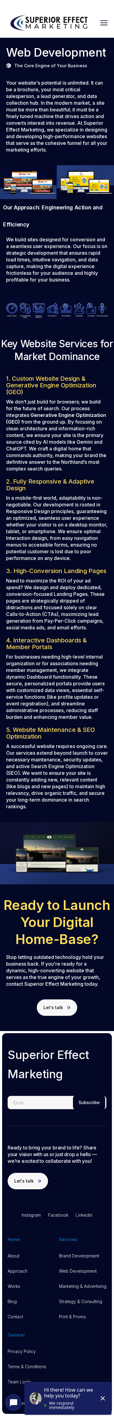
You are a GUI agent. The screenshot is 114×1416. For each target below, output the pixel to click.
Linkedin (84, 1215)
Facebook (58, 1215)
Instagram (31, 1215)
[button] (104, 23)
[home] (50, 23)
